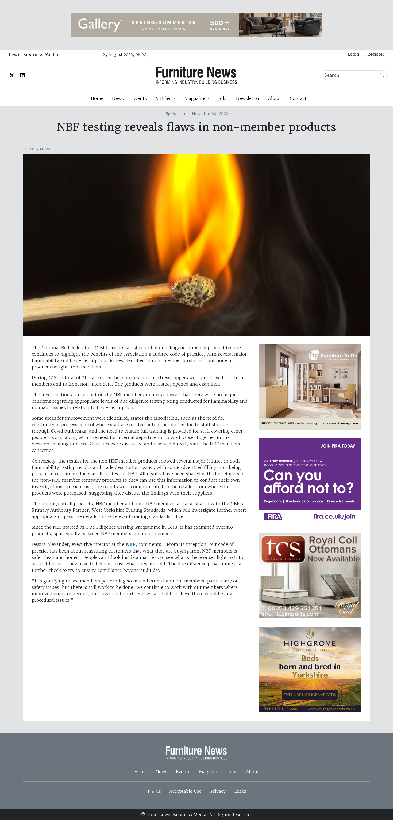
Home (97, 98)
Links (240, 791)
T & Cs (154, 791)
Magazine (209, 771)
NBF (131, 544)
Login (353, 54)
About (274, 98)
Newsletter (248, 98)
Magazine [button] (195, 98)
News (118, 98)
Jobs (223, 98)
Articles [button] (164, 98)
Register (375, 54)
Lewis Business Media (33, 54)
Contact (298, 98)
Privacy (218, 791)
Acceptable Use (185, 791)
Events (139, 98)
